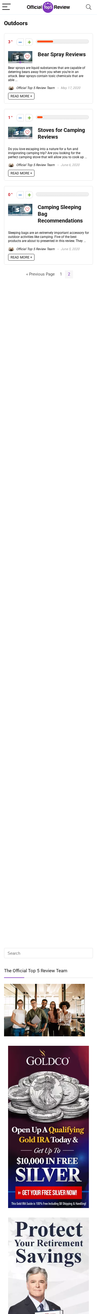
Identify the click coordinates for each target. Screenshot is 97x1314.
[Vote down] (20, 42)
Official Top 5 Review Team (35, 88)
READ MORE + (21, 96)
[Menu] (6, 7)
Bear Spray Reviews (62, 54)
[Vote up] (29, 42)
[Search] (88, 7)
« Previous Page (40, 274)
